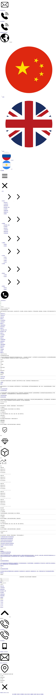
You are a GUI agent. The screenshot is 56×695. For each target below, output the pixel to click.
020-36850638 (2, 640)
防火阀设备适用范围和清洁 (4, 560)
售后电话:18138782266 (3, 32)
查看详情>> (2, 565)
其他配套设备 (2, 341)
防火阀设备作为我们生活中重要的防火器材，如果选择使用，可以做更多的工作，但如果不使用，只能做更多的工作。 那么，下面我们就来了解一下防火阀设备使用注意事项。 (27, 571)
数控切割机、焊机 (3, 331)
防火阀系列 (2, 336)
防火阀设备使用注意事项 (4, 568)
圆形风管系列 (2, 326)
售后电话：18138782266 (4, 651)
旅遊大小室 (38, 694)
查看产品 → (2, 318)
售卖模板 (42, 694)
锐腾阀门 (15, 694)
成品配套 (1, 350)
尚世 (13, 694)
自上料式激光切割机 (3, 390)
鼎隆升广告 (19, 694)
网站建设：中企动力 (3, 692)
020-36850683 (2, 21)
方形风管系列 (2, 587)
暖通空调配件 (2, 595)
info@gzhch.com (2, 10)
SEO (8, 692)
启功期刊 (35, 694)
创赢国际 (31, 694)
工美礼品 (25, 694)
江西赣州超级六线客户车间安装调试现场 (6, 538)
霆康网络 (22, 694)
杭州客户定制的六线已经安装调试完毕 (6, 541)
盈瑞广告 (28, 694)
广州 (6, 692)
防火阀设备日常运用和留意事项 (5, 553)
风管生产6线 (2, 378)
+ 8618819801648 (2, 300)
